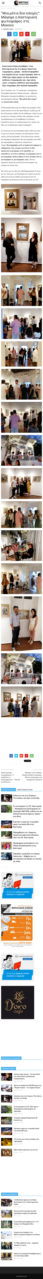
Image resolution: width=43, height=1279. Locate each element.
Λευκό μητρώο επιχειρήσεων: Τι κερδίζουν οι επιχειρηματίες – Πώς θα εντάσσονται (10, 777)
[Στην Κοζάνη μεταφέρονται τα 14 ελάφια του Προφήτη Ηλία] (6, 1224)
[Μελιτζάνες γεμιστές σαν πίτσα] (6, 1152)
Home (3, 8)
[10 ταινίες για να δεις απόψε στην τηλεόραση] (6, 1142)
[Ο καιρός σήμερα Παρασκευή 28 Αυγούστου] (6, 1120)
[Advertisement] (21, 734)
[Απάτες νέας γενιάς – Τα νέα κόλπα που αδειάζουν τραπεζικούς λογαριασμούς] (6, 1077)
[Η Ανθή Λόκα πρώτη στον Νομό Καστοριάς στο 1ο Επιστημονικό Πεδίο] (6, 1202)
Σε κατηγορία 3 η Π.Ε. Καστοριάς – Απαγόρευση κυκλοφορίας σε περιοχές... (26, 1109)
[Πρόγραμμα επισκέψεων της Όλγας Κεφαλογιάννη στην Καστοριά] (6, 845)
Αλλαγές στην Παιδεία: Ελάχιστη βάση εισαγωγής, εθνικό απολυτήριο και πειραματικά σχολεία (32, 776)
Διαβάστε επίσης (8, 790)
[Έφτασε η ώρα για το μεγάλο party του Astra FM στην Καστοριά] (6, 824)
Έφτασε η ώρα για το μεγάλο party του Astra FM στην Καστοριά (26, 824)
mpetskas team (8, 29)
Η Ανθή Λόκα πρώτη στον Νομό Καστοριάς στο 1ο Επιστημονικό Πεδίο (26, 1202)
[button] (40, 3)
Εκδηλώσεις (10, 8)
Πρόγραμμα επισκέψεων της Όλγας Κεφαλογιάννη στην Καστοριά (25, 845)
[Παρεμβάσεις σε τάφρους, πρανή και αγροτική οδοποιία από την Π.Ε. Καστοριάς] (6, 835)
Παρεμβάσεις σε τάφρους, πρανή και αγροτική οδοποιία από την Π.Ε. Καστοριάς (26, 835)
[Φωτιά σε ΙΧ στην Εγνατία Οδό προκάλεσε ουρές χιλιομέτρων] (6, 1214)
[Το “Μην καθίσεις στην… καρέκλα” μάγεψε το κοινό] (6, 1246)
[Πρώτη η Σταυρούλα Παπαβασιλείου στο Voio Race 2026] (6, 1256)
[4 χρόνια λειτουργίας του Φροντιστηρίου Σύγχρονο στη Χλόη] (6, 1235)
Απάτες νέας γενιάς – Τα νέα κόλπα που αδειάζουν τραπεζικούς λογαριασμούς (27, 1076)
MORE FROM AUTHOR (25, 790)
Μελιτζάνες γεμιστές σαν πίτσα (26, 1150)
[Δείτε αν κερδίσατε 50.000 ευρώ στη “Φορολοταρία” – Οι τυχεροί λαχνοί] (6, 1088)
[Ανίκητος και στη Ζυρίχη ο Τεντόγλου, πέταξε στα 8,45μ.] (6, 798)
